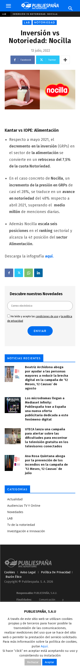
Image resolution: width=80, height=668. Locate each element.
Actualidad (15, 499)
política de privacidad (55, 572)
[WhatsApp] (28, 273)
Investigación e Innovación (26, 531)
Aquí (44, 646)
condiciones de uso (47, 316)
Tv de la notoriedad (21, 525)
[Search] (71, 8)
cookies (9, 572)
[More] (65, 60)
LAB (4, 14)
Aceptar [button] (49, 662)
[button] (8, 6)
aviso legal (28, 572)
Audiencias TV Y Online (23, 506)
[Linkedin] (38, 273)
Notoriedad (44, 22)
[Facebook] (9, 273)
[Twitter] (19, 273)
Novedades (15, 512)
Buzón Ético (14, 577)
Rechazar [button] (33, 662)
